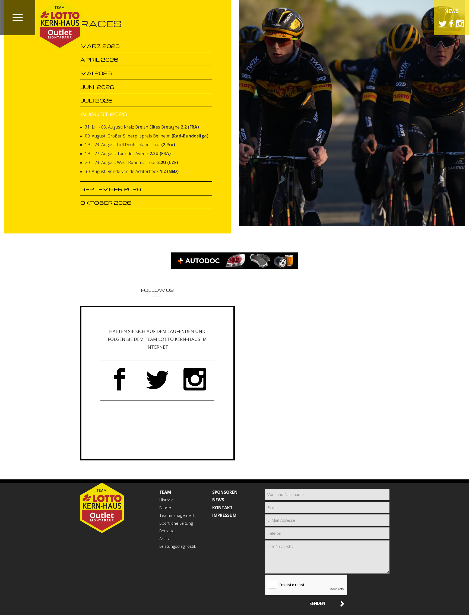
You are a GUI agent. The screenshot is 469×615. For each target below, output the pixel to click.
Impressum (224, 515)
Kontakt (222, 508)
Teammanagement (177, 515)
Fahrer (165, 508)
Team (165, 492)
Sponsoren (224, 492)
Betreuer (167, 531)
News (451, 11)
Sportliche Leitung (176, 523)
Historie (166, 500)
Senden (317, 603)
